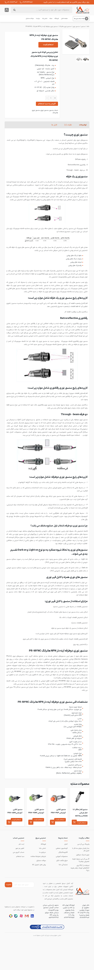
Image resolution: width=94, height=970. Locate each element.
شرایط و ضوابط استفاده (38, 856)
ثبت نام (21, 844)
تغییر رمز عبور (19, 848)
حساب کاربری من (18, 852)
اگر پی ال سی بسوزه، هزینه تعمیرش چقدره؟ (80, 860)
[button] (74, 822)
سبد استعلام (20, 856)
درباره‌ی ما (42, 852)
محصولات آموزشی (62, 856)
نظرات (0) (68, 124)
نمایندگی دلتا (63, 864)
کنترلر (66, 844)
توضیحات (83, 124)
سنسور (83, 26)
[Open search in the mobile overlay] (41, 10)
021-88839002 (12, 2)
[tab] (82, 125)
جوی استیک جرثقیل (82, 855)
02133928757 (69, 917)
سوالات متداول (30, 18)
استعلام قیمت (48, 44)
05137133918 (54, 917)
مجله (51, 18)
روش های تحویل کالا (39, 864)
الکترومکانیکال (63, 852)
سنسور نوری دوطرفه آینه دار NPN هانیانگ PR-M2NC (41, 26)
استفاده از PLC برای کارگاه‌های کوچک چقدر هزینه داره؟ (80, 868)
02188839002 (84, 917)
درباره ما (38, 18)
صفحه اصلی (64, 18)
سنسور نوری (76, 26)
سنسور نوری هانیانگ (65, 26)
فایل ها (54, 124)
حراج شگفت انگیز (62, 860)
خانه (88, 26)
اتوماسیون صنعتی (62, 848)
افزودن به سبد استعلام (47, 103)
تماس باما (44, 18)
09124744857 (27, 2)
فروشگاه (57, 18)
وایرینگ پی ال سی (83, 844)
